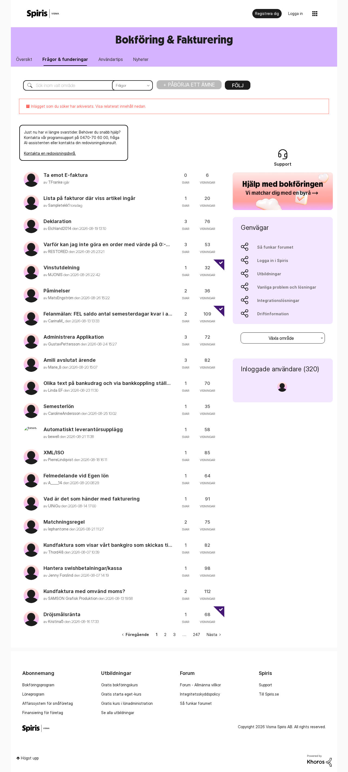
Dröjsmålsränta (62, 614)
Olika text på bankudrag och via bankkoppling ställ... (107, 383)
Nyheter (140, 59)
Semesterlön (59, 406)
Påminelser (57, 291)
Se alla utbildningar (117, 712)
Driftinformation (273, 313)
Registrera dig (267, 13)
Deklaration (58, 221)
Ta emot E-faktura (66, 175)
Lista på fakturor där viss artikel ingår (89, 198)
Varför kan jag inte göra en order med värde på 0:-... (107, 244)
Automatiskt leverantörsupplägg (83, 429)
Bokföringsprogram (38, 685)
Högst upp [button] (30, 758)
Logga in (295, 13)
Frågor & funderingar (65, 59)
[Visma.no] (43, 13)
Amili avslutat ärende (70, 360)
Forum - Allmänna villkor (200, 685)
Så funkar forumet (275, 247)
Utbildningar (269, 273)
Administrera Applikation (74, 337)
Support (265, 685)
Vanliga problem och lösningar (286, 287)
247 (196, 634)
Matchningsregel (64, 522)
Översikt (24, 59)
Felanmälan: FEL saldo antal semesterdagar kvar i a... (108, 314)
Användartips (110, 59)
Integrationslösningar (278, 300)
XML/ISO (54, 452)
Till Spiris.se (269, 694)
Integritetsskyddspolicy (200, 694)
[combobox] (84, 85)
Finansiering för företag (42, 712)
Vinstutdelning (62, 267)
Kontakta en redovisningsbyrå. (50, 153)
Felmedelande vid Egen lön (76, 475)
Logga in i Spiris (272, 260)
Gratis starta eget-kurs (121, 694)
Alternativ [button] (237, 87)
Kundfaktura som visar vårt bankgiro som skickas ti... (108, 545)
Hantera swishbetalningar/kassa (83, 568)
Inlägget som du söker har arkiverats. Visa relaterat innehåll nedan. (88, 106)
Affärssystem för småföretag (47, 703)
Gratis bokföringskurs (119, 685)
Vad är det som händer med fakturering (92, 499)
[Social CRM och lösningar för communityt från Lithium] (319, 760)
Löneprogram (33, 694)
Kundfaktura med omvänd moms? (84, 591)
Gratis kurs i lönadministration (127, 703)
